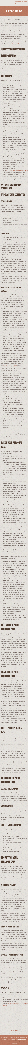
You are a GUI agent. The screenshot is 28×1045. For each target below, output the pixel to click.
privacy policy (22, 1039)
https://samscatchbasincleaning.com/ (17, 170)
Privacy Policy (14, 1030)
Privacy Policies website (10, 365)
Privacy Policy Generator (19, 44)
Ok (14, 1042)
